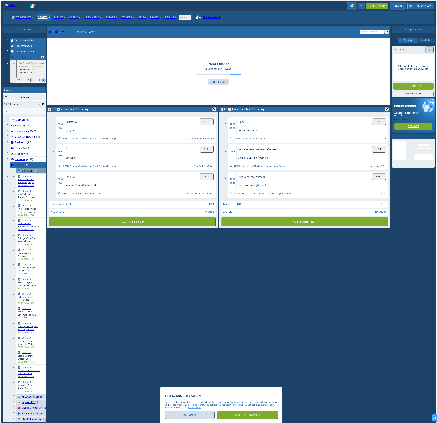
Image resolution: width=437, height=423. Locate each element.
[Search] (387, 32)
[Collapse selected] (39, 104)
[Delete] (214, 109)
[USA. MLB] (63, 31)
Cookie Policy (195, 407)
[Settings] (411, 6)
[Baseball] (57, 31)
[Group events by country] (43, 104)
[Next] (58, 109)
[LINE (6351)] (50, 31)
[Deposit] (361, 6)
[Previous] (42, 57)
